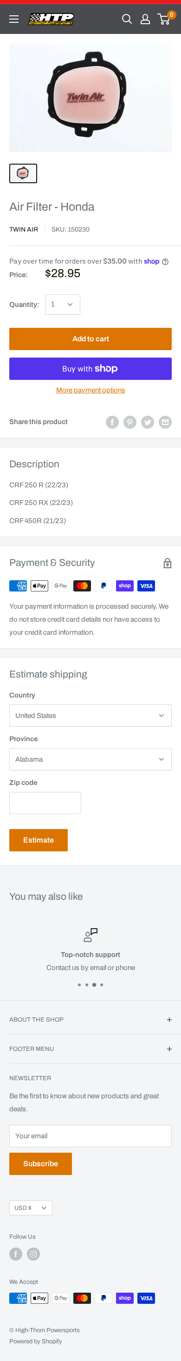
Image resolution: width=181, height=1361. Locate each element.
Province (23, 739)
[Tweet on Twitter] (147, 422)
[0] (164, 19)
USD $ (23, 1208)
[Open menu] (14, 19)
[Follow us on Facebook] (15, 1254)
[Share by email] (165, 422)
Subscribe (40, 1164)
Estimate (38, 840)
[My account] (145, 19)
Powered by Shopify (35, 1341)
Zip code (23, 782)
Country (22, 695)
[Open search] (127, 19)
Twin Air (23, 229)
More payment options (90, 390)
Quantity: (24, 304)
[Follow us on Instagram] (33, 1254)
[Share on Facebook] (112, 422)
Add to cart (90, 339)
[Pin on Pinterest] (129, 422)
